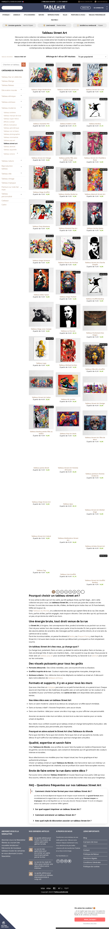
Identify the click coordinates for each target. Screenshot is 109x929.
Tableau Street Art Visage (41, 158)
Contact (86, 850)
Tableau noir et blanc (11, 131)
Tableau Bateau (8, 85)
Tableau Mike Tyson (41, 295)
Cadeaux (5, 200)
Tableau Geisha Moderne (68, 194)
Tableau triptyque (9, 183)
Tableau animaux (8, 102)
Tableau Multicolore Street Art (68, 539)
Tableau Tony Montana (41, 226)
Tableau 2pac (68, 504)
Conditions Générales (92, 862)
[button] (98, 8)
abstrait (95, 656)
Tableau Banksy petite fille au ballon (41, 433)
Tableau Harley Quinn (95, 228)
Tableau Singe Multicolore (41, 90)
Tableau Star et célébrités (12, 77)
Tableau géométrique (11, 128)
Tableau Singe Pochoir (68, 297)
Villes (65, 15)
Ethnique (5, 15)
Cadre (4, 204)
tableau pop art (46, 656)
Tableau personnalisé (97, 15)
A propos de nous (90, 842)
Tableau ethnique (9, 96)
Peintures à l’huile (78, 15)
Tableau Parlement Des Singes (95, 334)
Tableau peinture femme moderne (94, 475)
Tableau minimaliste (11, 137)
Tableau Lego (41, 363)
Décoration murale (9, 90)
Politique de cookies (91, 866)
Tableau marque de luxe (12, 116)
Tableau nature (8, 161)
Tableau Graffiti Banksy (95, 299)
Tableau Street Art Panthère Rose (95, 159)
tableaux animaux (55, 678)
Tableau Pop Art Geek (68, 434)
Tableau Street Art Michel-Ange (95, 511)
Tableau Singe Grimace (41, 261)
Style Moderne (29, 15)
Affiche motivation (10, 125)
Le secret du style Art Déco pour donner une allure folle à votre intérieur (43, 865)
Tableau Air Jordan (68, 399)
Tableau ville (6, 174)
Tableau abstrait (9, 147)
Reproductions (53, 15)
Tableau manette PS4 (41, 124)
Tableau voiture (9, 154)
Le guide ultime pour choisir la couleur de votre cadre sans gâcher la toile (42, 841)
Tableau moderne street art (68, 90)
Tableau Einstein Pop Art (68, 228)
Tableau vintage (8, 179)
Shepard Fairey (84, 636)
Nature (41, 15)
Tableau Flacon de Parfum (68, 263)
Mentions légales (90, 858)
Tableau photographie (12, 134)
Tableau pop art (9, 140)
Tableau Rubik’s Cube (68, 124)
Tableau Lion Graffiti (68, 574)
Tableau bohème (10, 113)
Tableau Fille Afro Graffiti (95, 369)
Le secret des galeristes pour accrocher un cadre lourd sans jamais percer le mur (42, 853)
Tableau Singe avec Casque (41, 329)
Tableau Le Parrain (68, 331)
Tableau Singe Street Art (41, 502)
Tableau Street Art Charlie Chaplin (95, 264)
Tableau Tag (41, 570)
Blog (85, 838)
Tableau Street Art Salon (41, 397)
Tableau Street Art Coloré (41, 536)
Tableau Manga (8, 81)
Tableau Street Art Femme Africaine (68, 469)
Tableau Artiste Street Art (95, 546)
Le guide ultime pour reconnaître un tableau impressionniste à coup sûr (43, 876)
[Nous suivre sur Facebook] (58, 861)
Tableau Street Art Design (95, 403)
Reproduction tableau (7, 167)
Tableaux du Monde (41, 611)
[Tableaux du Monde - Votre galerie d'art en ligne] (54, 7)
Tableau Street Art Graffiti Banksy (95, 581)
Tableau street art (10, 143)
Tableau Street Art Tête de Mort (95, 439)
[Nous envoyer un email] (65, 861)
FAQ (85, 846)
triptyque (51, 687)
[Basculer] (21, 89)
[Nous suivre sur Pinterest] (69, 861)
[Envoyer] (21, 8)
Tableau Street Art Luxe (95, 90)
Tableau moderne (7, 57)
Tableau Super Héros (11, 119)
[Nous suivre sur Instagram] (62, 861)
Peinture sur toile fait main (10, 188)
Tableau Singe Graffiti (41, 192)
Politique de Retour (91, 854)
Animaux (16, 15)
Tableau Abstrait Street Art (95, 194)
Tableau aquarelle (10, 150)
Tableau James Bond (41, 468)
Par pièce (54, 20)
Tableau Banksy (95, 124)
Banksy (72, 636)
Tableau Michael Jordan (68, 365)
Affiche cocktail (9, 122)
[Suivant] (83, 592)
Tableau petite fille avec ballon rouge (68, 159)
